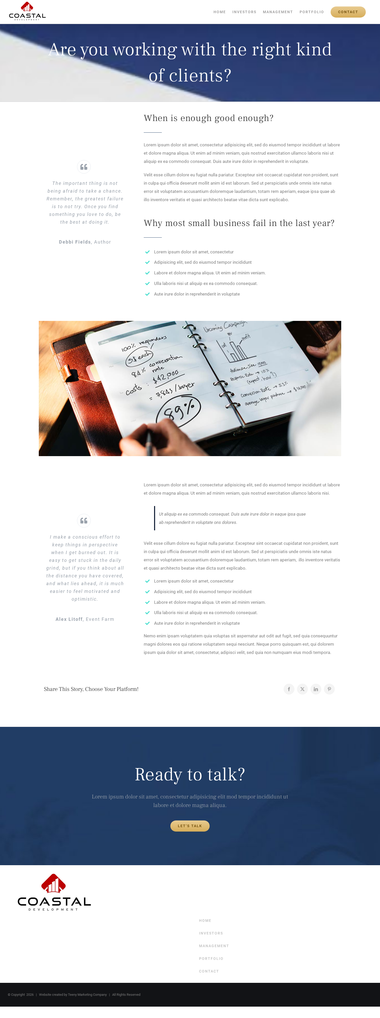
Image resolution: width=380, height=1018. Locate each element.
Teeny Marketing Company (87, 995)
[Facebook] (289, 689)
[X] (302, 689)
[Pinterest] (329, 689)
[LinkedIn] (316, 689)
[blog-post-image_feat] (190, 323)
